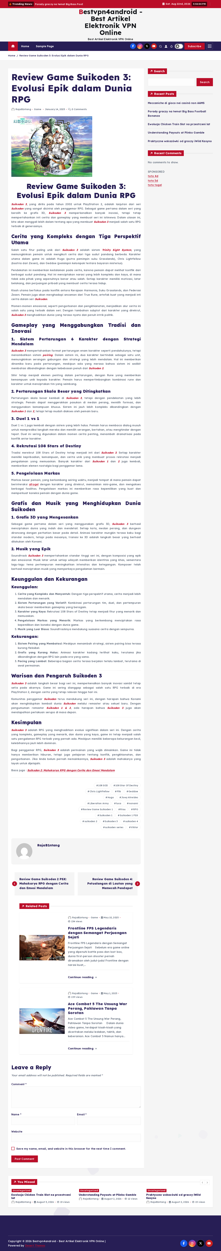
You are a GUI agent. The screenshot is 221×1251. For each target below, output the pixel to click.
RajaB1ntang (23, 109)
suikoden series (114, 827)
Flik (119, 791)
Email (82, 1114)
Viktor (134, 827)
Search (159, 71)
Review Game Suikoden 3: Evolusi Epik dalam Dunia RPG (54, 55)
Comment (19, 1084)
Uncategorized (22, 1190)
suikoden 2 (90, 821)
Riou (123, 809)
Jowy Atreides (129, 797)
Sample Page (45, 46)
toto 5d (153, 180)
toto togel (155, 185)
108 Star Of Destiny (126, 785)
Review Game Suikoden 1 (98, 809)
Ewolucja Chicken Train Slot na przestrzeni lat (179, 124)
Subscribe (194, 46)
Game (37, 109)
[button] (202, 1182)
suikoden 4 (131, 821)
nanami (133, 803)
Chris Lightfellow (100, 791)
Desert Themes (35, 1245)
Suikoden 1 (105, 815)
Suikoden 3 (111, 821)
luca (118, 803)
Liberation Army (99, 803)
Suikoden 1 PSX (129, 815)
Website (16, 1131)
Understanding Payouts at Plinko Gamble (176, 132)
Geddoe (133, 791)
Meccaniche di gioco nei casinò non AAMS (176, 103)
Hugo (111, 797)
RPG (135, 809)
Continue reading (81, 977)
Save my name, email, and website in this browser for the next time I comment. (71, 1148)
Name (16, 1114)
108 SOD (103, 785)
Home (25, 46)
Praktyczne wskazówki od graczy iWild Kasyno (180, 141)
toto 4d (153, 176)
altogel (34, 484)
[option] (43, 1194)
